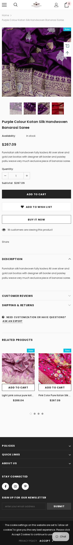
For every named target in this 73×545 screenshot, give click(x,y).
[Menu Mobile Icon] (4, 5)
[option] (36, 62)
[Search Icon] (16, 5)
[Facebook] (5, 486)
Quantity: (7, 169)
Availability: (9, 136)
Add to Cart (18, 387)
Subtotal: (7, 183)
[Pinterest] (25, 486)
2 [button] (35, 414)
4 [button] (42, 414)
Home (5, 15)
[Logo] (36, 5)
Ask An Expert (13, 321)
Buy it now (36, 219)
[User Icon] (56, 5)
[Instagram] (15, 486)
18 (9, 229)
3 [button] (39, 414)
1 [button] (31, 414)
